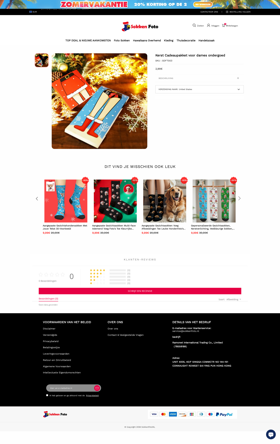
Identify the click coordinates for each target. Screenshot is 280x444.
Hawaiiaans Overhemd (147, 40)
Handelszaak (206, 40)
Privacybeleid (50, 341)
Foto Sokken (122, 40)
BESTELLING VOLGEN (240, 12)
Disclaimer (49, 328)
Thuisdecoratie (186, 40)
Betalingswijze (51, 347)
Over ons (113, 328)
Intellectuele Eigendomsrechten (62, 372)
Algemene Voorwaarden (57, 366)
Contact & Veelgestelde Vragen (126, 334)
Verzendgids (50, 334)
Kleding (168, 40)
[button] (56, 101)
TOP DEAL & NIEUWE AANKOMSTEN (88, 40)
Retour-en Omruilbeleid (57, 360)
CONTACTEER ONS (209, 12)
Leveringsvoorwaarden (56, 353)
